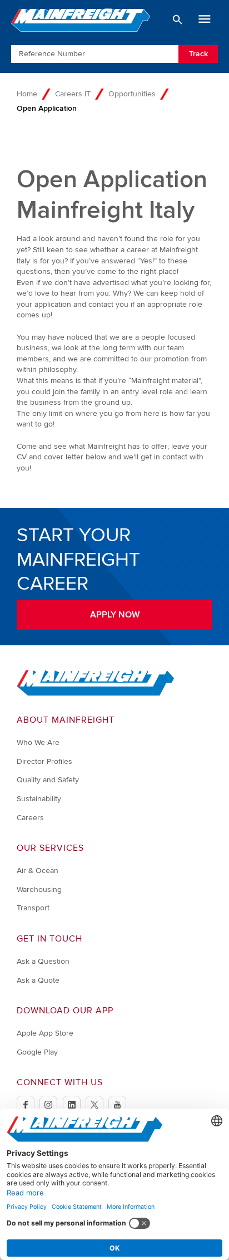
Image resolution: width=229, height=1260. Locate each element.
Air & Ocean (37, 870)
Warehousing (39, 889)
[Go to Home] (96, 693)
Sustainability (39, 798)
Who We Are (38, 742)
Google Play (37, 1052)
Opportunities (132, 94)
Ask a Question (43, 961)
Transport (33, 908)
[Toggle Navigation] (204, 19)
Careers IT (73, 94)
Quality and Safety (48, 780)
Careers (30, 817)
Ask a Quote (38, 980)
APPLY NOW (115, 614)
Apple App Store (45, 1033)
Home (27, 94)
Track (198, 53)
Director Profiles (44, 761)
